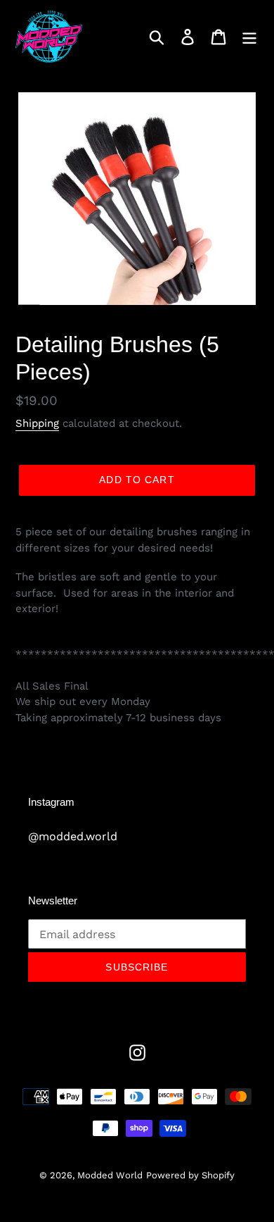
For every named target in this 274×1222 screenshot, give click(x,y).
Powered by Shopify (190, 1175)
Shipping (37, 423)
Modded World (110, 1175)
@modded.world (72, 836)
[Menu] (249, 37)
